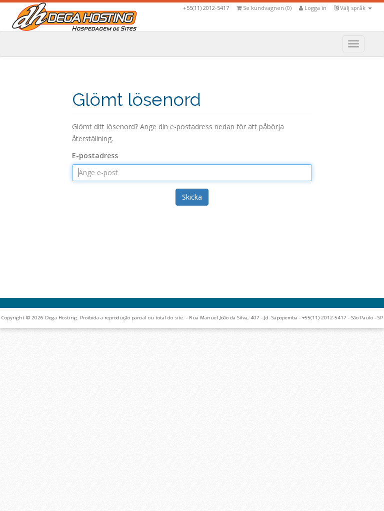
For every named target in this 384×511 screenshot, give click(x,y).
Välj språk (352, 7)
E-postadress (95, 155)
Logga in (314, 7)
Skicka (192, 197)
